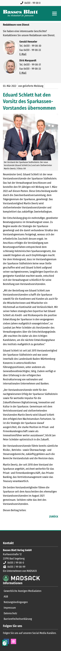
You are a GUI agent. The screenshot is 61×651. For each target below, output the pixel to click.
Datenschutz (10, 613)
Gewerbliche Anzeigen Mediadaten (22, 591)
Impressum (10, 607)
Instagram (13, 641)
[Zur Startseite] (20, 13)
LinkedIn (11, 517)
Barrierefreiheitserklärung (18, 619)
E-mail (17, 517)
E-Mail (22, 54)
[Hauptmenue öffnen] (54, 13)
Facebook (5, 517)
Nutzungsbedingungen (16, 602)
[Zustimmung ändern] (5, 643)
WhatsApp (23, 517)
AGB (6, 596)
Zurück (53, 516)
